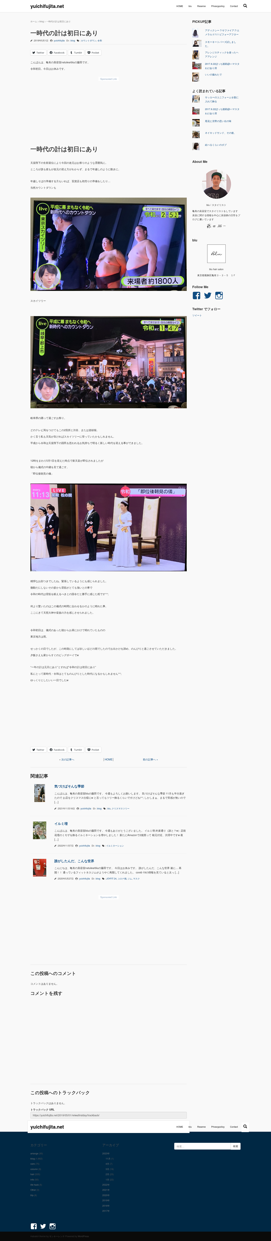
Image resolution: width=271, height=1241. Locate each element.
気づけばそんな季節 (69, 786)
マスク (136, 878)
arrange (34, 1153)
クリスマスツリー (120, 808)
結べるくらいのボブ (216, 144)
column (34, 1169)
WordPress (83, 1236)
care (32, 1163)
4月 (107, 1163)
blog (41, 21)
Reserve (201, 6)
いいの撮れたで (213, 74)
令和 (100, 40)
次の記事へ (67, 759)
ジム (130, 878)
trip (32, 1195)
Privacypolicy (218, 6)
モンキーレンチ (57, 1236)
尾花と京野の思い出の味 (218, 121)
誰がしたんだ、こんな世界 (74, 860)
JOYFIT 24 (111, 878)
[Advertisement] (108, 110)
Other (33, 1189)
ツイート (197, 315)
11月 (108, 1158)
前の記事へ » (150, 759)
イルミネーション (115, 845)
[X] (245, 5)
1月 (107, 1179)
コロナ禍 (122, 878)
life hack (34, 1184)
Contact (234, 6)
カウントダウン (88, 40)
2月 (107, 1174)
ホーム (33, 21)
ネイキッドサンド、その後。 (220, 132)
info (32, 1179)
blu (190, 6)
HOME (179, 6)
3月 (107, 1169)
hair (32, 1174)
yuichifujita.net (47, 6)
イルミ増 (61, 823)
